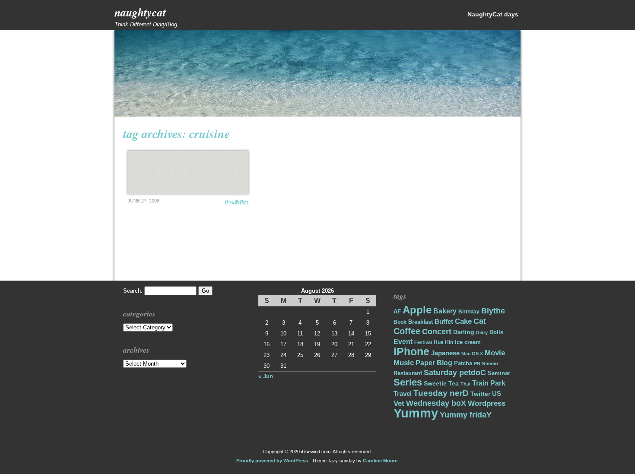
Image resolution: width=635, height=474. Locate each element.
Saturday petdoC (455, 372)
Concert (436, 331)
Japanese (445, 353)
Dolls (496, 332)
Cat (479, 320)
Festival (423, 342)
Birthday (468, 312)
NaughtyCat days (492, 14)
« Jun (265, 376)
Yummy (416, 413)
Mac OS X (472, 353)
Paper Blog (434, 363)
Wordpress (486, 403)
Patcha (463, 363)
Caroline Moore (380, 460)
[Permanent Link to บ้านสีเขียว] (187, 172)
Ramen (490, 363)
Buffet (444, 321)
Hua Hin (443, 342)
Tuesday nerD (441, 393)
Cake (463, 321)
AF (397, 311)
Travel (403, 393)
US (496, 393)
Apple (417, 310)
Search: (133, 291)
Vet (399, 403)
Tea (453, 383)
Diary (482, 332)
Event (403, 341)
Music (404, 363)
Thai (465, 383)
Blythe (493, 311)
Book (400, 322)
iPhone (411, 351)
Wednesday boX (436, 403)
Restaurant (408, 373)
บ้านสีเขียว (236, 202)
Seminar (499, 373)
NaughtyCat (140, 12)
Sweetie (435, 383)
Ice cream (468, 342)
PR (477, 363)
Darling (463, 332)
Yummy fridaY (466, 414)
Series (408, 382)
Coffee (407, 331)
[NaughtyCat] (317, 114)
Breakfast (420, 322)
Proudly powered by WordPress (272, 460)
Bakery (445, 311)
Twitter (480, 393)
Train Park (488, 383)
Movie (495, 353)
